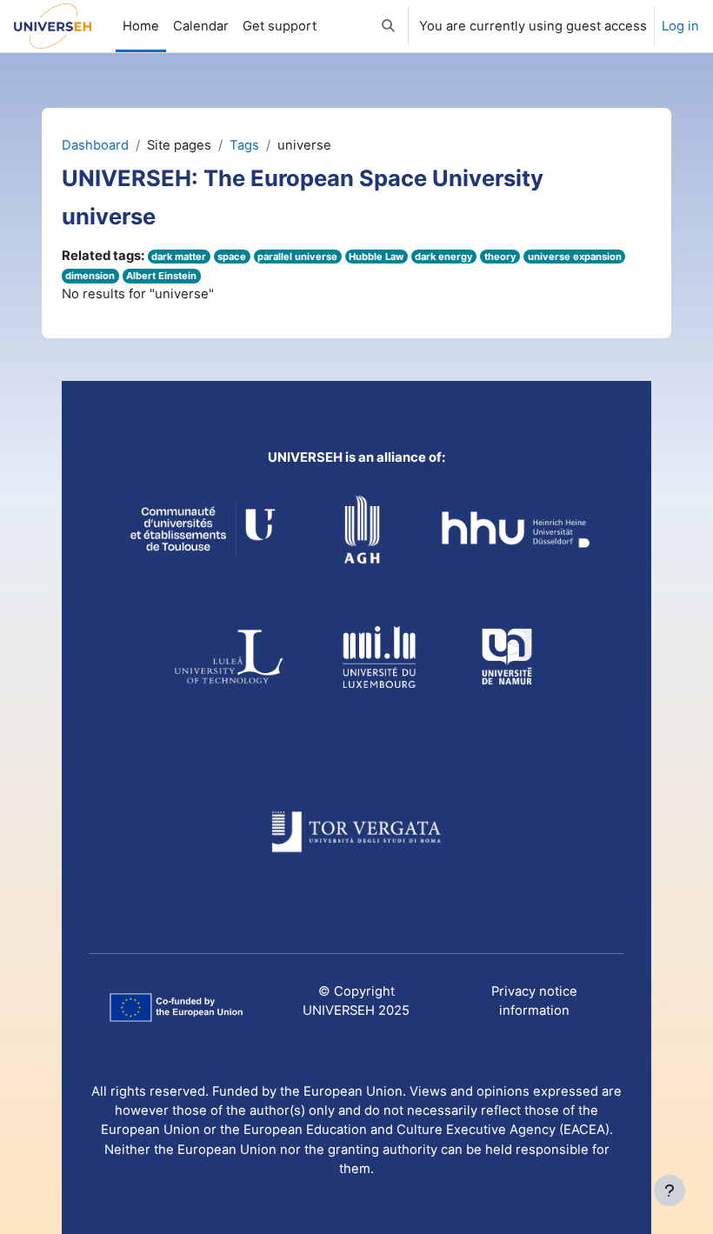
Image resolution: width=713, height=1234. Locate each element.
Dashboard (95, 145)
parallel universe (297, 256)
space (231, 256)
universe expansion (575, 256)
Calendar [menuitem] (201, 26)
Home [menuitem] (141, 26)
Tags (244, 145)
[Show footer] (669, 1190)
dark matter (178, 256)
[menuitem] (279, 26)
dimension (90, 276)
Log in (680, 26)
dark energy (444, 256)
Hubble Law (376, 256)
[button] (388, 26)
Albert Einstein (161, 276)
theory (500, 256)
